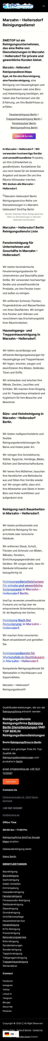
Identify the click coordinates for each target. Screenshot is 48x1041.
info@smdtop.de (11, 815)
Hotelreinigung (11, 924)
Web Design (23, 1037)
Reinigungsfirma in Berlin (25, 742)
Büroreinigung (11, 875)
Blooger (7, 1002)
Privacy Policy (9, 1030)
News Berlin (9, 856)
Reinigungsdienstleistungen (18, 757)
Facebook (8, 981)
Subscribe (11, 781)
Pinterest (7, 1011)
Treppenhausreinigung (15, 961)
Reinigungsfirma (12, 711)
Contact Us (38, 1030)
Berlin (19, 761)
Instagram (8, 985)
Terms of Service (24, 1030)
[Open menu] (43, 6)
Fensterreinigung (12, 896)
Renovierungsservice (14, 937)
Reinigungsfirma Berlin (24, 127)
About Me (8, 1006)
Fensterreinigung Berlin (23, 114)
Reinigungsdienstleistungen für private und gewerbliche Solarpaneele (23, 585)
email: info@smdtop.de (16, 769)
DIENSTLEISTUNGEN (15, 864)
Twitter (6, 989)
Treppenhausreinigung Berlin (23, 118)
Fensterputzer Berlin (24, 123)
